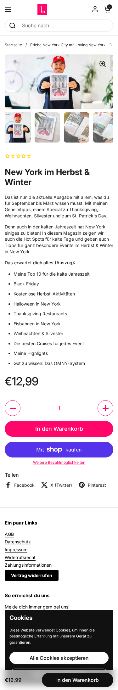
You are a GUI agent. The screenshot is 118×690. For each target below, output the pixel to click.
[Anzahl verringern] (12, 408)
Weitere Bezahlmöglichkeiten (59, 462)
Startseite (13, 44)
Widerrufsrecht (20, 557)
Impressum (16, 549)
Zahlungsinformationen (28, 565)
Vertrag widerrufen (31, 575)
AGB (9, 534)
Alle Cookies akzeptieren (59, 658)
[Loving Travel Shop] (59, 9)
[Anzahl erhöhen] (105, 408)
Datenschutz (18, 541)
